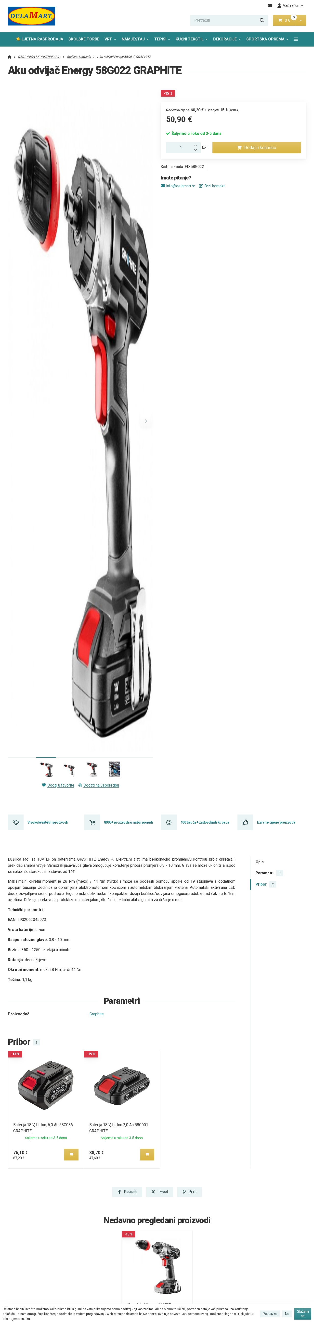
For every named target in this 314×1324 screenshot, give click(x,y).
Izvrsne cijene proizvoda (276, 822)
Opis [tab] (260, 862)
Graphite (97, 1014)
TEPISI (160, 39)
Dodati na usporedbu (101, 785)
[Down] (197, 150)
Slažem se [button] (303, 1314)
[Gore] (197, 145)
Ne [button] (287, 1314)
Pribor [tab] (265, 884)
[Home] (31, 16)
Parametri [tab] (268, 873)
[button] (300, 20)
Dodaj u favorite (60, 785)
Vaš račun (291, 5)
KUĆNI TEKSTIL (190, 39)
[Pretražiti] (262, 20)
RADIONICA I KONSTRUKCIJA (39, 57)
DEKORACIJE (225, 39)
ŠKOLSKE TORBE (83, 39)
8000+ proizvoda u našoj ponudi (128, 822)
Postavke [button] (270, 1314)
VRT (108, 39)
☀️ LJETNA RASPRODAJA (39, 39)
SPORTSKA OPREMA (265, 39)
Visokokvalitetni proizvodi (47, 822)
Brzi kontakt (214, 186)
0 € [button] (289, 20)
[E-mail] (270, 5)
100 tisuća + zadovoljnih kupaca (205, 822)
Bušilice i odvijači (79, 57)
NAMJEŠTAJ (133, 39)
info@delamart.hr (180, 186)
